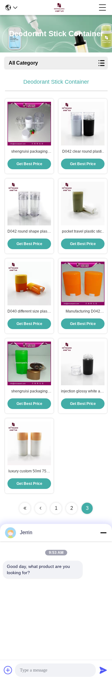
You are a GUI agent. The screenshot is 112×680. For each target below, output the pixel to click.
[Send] (103, 670)
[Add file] (8, 670)
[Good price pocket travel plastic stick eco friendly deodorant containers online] (83, 203)
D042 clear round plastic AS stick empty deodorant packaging (82, 151)
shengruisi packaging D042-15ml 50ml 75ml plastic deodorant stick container (29, 391)
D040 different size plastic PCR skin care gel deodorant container (29, 311)
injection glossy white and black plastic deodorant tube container (83, 391)
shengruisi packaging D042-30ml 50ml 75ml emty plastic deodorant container (29, 151)
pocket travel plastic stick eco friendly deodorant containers (83, 231)
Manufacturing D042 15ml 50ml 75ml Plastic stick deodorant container (83, 311)
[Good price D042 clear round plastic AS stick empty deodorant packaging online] (83, 123)
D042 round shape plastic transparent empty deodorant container (29, 231)
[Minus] (103, 532)
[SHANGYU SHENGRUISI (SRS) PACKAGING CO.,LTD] (58, 7)
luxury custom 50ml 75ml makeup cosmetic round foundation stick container (29, 471)
